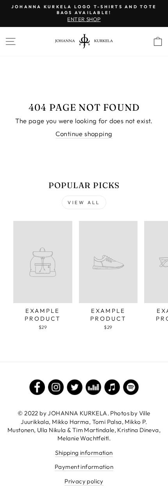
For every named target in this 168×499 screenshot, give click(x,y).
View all (84, 202)
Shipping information (84, 452)
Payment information (84, 466)
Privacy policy (84, 481)
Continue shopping (83, 133)
